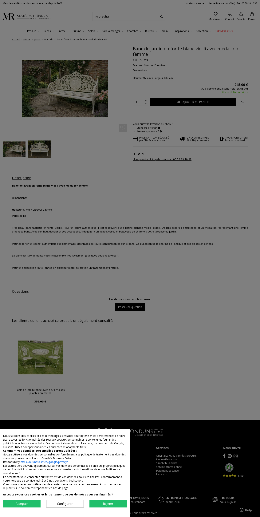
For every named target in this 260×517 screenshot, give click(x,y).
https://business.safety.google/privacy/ (44, 462)
